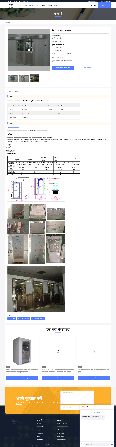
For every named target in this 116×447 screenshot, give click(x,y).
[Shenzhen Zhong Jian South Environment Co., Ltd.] (10, 5)
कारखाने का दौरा (40, 427)
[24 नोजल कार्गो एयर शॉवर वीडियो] (29, 50)
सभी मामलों (49, 5)
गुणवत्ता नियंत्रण (40, 430)
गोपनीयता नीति (40, 439)
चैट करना (104, 5)
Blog (55, 5)
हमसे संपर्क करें (40, 433)
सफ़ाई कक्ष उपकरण (61, 433)
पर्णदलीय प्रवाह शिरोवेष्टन (62, 427)
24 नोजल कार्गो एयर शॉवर (23, 318)
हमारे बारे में (37, 5)
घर (6, 22)
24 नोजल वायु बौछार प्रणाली (38, 318)
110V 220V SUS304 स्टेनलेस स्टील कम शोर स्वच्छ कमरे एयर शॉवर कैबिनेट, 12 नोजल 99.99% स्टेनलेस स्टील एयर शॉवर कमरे (22, 371)
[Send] (111, 444)
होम (26, 5)
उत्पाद (30, 5)
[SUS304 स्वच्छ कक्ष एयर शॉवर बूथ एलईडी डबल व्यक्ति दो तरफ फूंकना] (58, 351)
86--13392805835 (106, 1)
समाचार (43, 5)
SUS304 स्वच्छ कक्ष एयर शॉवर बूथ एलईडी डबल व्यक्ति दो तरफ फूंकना (57, 371)
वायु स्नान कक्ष (12, 318)
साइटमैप (38, 436)
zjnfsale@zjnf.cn (93, 1)
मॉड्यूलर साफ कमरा (61, 439)
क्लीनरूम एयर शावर (61, 430)
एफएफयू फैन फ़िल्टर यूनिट (62, 423)
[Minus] (112, 407)
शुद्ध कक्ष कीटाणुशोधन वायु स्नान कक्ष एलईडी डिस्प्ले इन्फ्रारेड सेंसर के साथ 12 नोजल (92, 371)
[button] (8, 356)
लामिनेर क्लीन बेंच (61, 436)
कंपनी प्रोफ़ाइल (40, 423)
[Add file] (82, 444)
